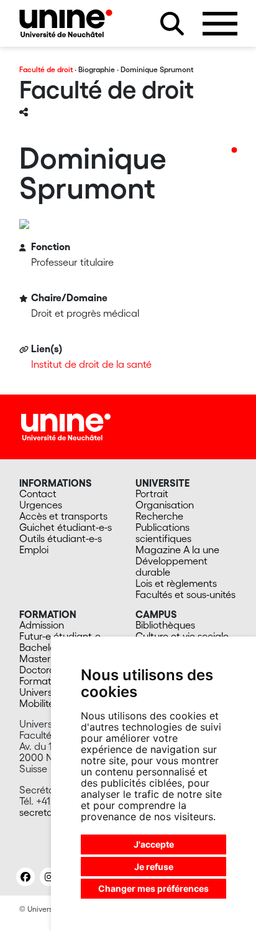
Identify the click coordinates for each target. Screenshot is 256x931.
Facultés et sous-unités (185, 594)
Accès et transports (63, 516)
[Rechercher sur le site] (172, 23)
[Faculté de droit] (65, 23)
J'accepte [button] (154, 844)
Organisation (164, 504)
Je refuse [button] (153, 866)
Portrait (151, 493)
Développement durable (171, 566)
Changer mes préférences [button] (153, 888)
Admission (41, 624)
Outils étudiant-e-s (60, 538)
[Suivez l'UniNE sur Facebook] (25, 877)
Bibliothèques (165, 624)
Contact (38, 493)
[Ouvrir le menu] (220, 23)
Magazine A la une (177, 549)
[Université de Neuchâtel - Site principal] (65, 425)
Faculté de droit (46, 69)
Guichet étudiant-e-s (65, 527)
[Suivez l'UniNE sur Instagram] (49, 877)
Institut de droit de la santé (91, 364)
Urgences (40, 504)
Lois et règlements (176, 583)
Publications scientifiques (163, 533)
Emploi (33, 549)
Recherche (159, 516)
